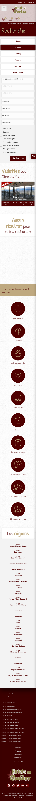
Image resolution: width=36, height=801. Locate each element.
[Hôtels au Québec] (19, 10)
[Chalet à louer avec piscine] (18, 401)
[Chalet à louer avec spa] (18, 423)
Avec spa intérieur (9, 149)
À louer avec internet (8, 703)
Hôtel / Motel (18, 73)
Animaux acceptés (9, 135)
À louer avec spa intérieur (10, 719)
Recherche (18, 158)
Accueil (10, 23)
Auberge (18, 60)
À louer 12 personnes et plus (11, 735)
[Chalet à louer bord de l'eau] (18, 311)
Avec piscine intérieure (10, 142)
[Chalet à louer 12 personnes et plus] (18, 467)
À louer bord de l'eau (8, 694)
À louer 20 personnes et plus (11, 738)
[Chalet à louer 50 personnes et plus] (18, 512)
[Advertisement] (18, 258)
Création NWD (18, 798)
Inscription (21, 2)
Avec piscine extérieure (11, 145)
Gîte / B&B (18, 66)
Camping (18, 54)
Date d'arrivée (7, 86)
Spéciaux (18, 754)
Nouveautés (18, 761)
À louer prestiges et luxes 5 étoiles (13, 732)
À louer (18, 545)
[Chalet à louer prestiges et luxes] (18, 445)
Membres (31, 2)
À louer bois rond (7, 697)
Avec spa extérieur (9, 152)
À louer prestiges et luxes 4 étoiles (13, 728)
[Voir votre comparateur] (11, 20)
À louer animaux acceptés (10, 700)
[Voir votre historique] (18, 20)
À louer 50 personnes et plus (11, 741)
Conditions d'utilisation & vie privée (14, 795)
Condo (18, 47)
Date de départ (7, 93)
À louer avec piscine (8, 707)
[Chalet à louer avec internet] (18, 378)
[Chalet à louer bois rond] (18, 334)
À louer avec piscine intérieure (11, 710)
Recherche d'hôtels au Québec (24, 23)
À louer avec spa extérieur (10, 722)
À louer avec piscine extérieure (12, 712)
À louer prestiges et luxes (10, 725)
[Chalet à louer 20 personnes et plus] (18, 490)
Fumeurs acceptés (9, 139)
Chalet (18, 41)
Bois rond (6, 132)
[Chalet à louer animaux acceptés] (18, 356)
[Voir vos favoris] (5, 20)
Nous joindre (28, 795)
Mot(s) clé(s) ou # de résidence (12, 79)
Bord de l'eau (7, 129)
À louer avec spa (7, 715)
